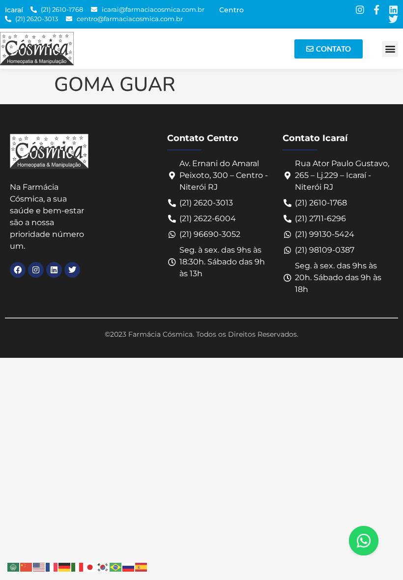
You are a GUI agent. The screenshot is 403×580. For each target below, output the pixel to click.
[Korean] (103, 566)
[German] (64, 566)
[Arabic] (13, 566)
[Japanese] (90, 566)
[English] (39, 566)
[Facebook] (18, 270)
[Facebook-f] (376, 9)
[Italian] (77, 566)
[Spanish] (141, 566)
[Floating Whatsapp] (363, 540)
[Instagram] (359, 9)
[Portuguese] (116, 566)
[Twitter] (393, 19)
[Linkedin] (393, 9)
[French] (52, 566)
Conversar (377, 541)
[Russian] (128, 566)
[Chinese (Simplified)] (26, 566)
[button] (390, 49)
